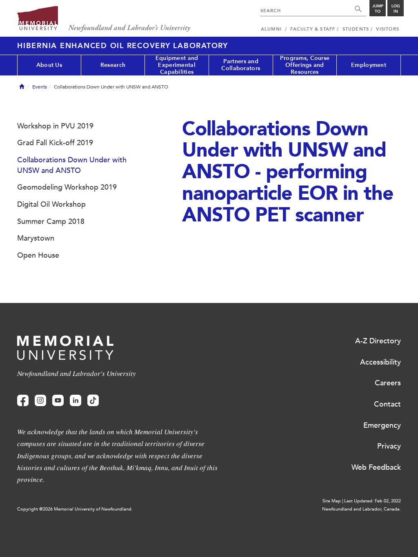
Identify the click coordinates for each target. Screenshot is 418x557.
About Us (49, 65)
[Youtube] (58, 401)
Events (39, 87)
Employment (368, 65)
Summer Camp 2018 (50, 221)
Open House (38, 255)
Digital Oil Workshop (51, 204)
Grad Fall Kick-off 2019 (55, 142)
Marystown (35, 238)
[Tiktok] (93, 401)
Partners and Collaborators (240, 65)
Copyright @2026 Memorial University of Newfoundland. (75, 509)
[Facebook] (23, 401)
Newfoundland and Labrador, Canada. (361, 509)
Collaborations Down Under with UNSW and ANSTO (72, 165)
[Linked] (75, 401)
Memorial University (104, 19)
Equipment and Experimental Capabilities (177, 65)
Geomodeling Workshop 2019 (67, 187)
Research (112, 65)
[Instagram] (40, 401)
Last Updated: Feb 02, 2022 (372, 501)
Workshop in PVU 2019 (55, 126)
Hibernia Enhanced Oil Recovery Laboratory (122, 45)
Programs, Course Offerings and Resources (304, 65)
